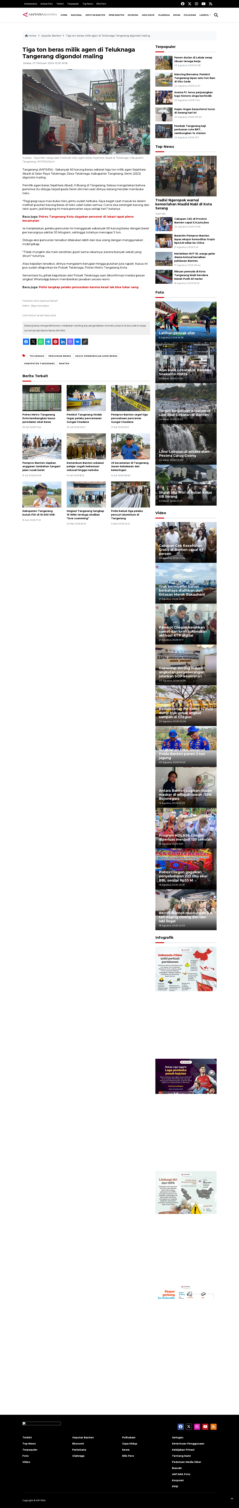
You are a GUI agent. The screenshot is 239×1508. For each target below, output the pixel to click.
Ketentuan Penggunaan (188, 1443)
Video (160, 513)
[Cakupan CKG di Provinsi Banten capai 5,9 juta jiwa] (164, 224)
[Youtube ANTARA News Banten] (204, 3)
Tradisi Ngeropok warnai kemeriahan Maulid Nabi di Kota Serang (183, 204)
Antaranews (30, 3)
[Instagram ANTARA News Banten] (196, 3)
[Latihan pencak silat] (186, 321)
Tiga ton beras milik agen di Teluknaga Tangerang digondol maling (108, 35)
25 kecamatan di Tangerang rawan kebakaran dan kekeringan (130, 466)
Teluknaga (37, 356)
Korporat (178, 1480)
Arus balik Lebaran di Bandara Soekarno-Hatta (185, 372)
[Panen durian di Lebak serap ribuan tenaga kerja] (164, 62)
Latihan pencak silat (177, 333)
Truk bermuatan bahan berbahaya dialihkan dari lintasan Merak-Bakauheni (182, 590)
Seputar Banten (95, 15)
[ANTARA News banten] (39, 15)
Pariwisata (79, 1449)
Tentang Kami (181, 1455)
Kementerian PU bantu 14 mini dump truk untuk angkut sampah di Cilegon (186, 713)
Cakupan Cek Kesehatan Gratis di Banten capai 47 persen (181, 550)
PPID (175, 1486)
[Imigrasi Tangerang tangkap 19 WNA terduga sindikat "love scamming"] (86, 494)
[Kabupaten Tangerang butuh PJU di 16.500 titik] (41, 494)
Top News (87, 3)
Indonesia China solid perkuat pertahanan (185, 1048)
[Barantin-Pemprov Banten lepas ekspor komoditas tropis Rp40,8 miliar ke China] (164, 240)
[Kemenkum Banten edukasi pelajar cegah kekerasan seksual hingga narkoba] (86, 446)
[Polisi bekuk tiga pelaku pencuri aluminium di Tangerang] (130, 494)
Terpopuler (73, 3)
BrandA (177, 1468)
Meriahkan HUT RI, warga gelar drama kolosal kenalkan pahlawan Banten (194, 257)
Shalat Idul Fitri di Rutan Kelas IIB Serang (185, 494)
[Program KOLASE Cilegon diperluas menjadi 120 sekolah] (186, 828)
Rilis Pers (101, 3)
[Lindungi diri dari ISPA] (186, 1227)
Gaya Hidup (148, 15)
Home (64, 15)
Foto (159, 292)
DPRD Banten (116, 15)
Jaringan (177, 1437)
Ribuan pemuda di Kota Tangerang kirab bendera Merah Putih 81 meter (191, 275)
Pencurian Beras (59, 356)
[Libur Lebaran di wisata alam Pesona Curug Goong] (186, 444)
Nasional (76, 15)
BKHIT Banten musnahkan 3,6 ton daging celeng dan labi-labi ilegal (185, 917)
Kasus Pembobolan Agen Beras (96, 356)
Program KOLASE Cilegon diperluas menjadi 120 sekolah (185, 837)
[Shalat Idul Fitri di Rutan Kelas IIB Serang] (186, 485)
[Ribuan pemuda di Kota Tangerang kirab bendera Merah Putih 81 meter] (164, 276)
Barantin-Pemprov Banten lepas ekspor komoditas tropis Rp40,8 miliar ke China (194, 239)
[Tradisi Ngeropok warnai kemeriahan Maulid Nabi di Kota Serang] (186, 176)
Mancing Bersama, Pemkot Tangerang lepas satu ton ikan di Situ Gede (194, 78)
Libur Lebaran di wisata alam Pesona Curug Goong (184, 453)
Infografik (164, 937)
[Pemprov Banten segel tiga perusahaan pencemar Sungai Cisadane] (130, 398)
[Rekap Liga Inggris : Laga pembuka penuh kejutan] (186, 1114)
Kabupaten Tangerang (39, 363)
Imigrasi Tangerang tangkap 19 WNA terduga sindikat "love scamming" (85, 514)
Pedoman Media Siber (186, 1462)
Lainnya (204, 15)
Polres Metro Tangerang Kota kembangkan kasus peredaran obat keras (38, 418)
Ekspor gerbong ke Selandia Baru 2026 (183, 1384)
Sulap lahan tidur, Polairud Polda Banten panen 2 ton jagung (182, 754)
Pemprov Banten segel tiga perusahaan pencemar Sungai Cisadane (129, 418)
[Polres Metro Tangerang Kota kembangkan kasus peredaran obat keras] (41, 398)
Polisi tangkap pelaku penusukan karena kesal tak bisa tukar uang (89, 287)
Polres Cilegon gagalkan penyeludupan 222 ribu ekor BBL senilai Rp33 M (183, 876)
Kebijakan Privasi (183, 1449)
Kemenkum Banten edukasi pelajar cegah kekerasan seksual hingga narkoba (85, 466)
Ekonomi (133, 15)
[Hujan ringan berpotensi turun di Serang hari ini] (164, 114)
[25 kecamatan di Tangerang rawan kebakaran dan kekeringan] (130, 446)
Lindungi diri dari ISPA (178, 1274)
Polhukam (190, 15)
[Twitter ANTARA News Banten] (189, 3)
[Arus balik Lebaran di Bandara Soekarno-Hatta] (186, 362)
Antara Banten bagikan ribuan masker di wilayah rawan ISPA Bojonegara (185, 794)
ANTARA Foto (181, 1474)
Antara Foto (46, 3)
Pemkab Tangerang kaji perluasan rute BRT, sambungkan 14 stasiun (190, 129)
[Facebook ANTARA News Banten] (182, 3)
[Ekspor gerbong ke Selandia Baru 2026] (186, 1339)
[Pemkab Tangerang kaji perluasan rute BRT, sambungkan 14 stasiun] (164, 131)
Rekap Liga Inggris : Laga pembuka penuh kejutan (181, 1160)
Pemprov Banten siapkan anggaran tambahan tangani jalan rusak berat (41, 466)
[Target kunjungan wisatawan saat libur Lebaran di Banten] (186, 403)
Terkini (60, 3)
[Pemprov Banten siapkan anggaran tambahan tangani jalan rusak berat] (41, 446)
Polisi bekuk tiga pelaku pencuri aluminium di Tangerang (127, 514)
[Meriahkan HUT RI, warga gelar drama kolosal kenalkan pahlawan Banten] (164, 258)
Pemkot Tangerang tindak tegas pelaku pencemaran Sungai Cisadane (84, 418)
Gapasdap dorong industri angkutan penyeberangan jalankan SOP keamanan (182, 672)
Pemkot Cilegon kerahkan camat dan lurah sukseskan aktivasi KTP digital (183, 631)
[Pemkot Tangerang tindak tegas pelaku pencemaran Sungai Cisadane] (86, 398)
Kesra (176, 15)
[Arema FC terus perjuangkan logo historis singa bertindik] (164, 97)
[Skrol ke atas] (232, 1499)
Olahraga (164, 15)
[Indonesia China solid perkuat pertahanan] (186, 1002)
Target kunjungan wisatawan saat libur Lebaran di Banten (184, 413)
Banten (64, 363)
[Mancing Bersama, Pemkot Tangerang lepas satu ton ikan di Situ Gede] (164, 79)
